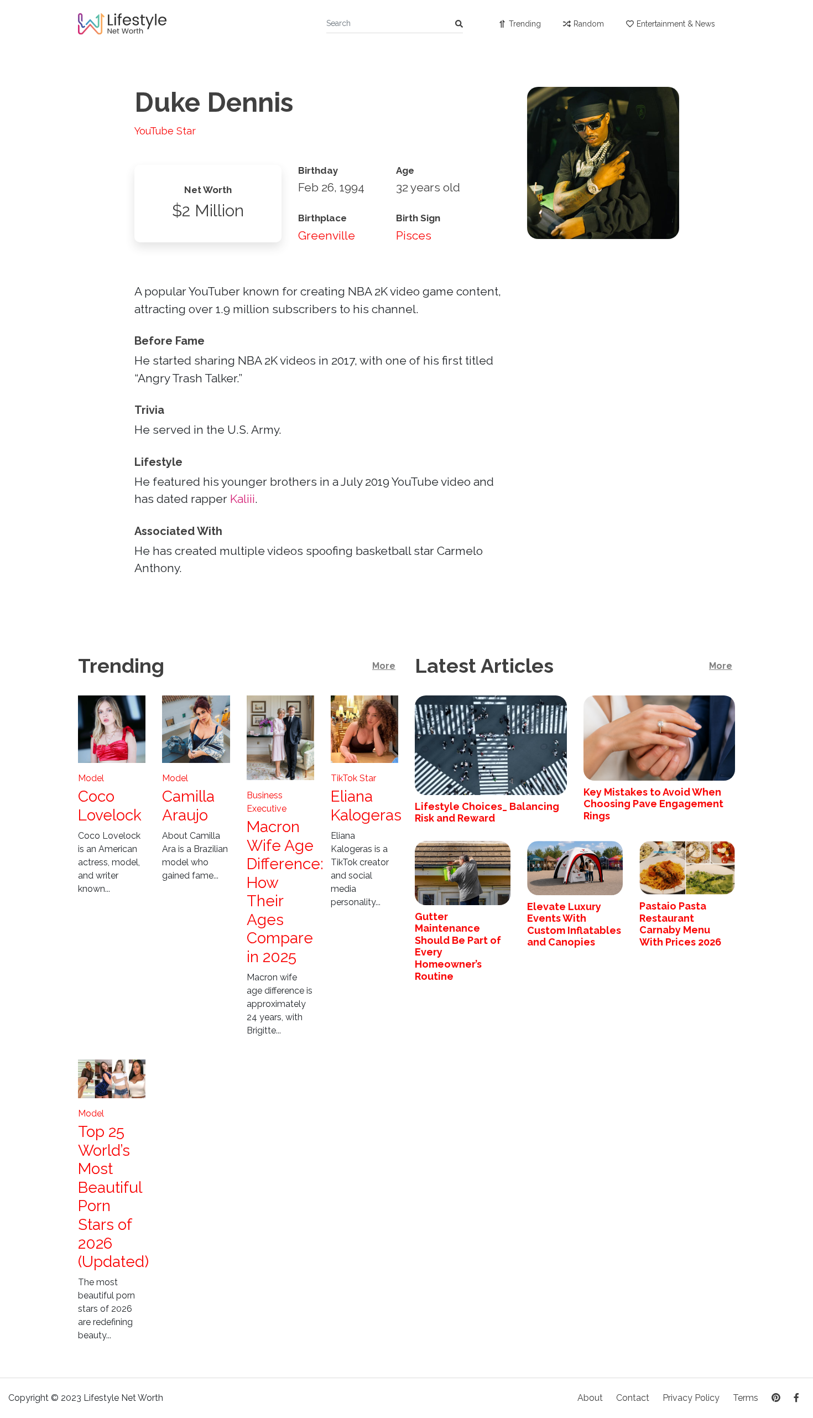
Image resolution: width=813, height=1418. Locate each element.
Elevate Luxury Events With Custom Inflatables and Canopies (574, 924)
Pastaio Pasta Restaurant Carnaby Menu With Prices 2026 (680, 924)
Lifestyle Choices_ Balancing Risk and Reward (487, 812)
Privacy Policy (691, 1398)
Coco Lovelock (110, 805)
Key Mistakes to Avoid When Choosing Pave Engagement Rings (653, 804)
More (383, 666)
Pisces (413, 235)
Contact (632, 1398)
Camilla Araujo (188, 805)
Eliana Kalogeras (366, 805)
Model (91, 778)
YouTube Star (165, 131)
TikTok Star (353, 778)
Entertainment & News (676, 23)
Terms (745, 1398)
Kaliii (242, 499)
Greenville (326, 235)
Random (589, 23)
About (590, 1398)
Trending (525, 23)
